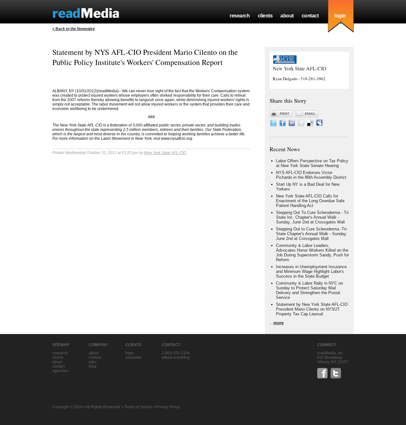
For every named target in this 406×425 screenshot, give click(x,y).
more (278, 322)
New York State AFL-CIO (165, 153)
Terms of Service (138, 407)
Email (306, 114)
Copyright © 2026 (67, 407)
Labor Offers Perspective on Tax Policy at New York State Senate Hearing (312, 163)
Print (281, 114)
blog (92, 366)
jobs (92, 362)
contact (310, 15)
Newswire (133, 357)
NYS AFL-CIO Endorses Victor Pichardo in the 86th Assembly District (311, 175)
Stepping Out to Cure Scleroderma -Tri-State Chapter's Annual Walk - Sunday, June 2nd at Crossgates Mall (312, 234)
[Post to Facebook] (282, 125)
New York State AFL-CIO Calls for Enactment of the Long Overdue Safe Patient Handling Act (310, 201)
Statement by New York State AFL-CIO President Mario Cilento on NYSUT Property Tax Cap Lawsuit (312, 309)
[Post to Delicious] (310, 125)
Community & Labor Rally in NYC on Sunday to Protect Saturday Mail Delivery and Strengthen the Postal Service (309, 290)
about (287, 15)
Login (129, 353)
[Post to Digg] (301, 125)
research (240, 15)
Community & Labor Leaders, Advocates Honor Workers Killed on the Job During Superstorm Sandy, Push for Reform (312, 252)
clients (265, 15)
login (340, 15)
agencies (60, 371)
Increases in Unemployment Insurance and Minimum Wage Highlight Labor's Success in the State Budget (311, 271)
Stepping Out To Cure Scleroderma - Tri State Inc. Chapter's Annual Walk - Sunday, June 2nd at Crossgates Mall (312, 217)
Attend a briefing (176, 357)
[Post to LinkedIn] (292, 125)
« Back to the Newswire (73, 29)
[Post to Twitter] (273, 125)
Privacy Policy (168, 407)
